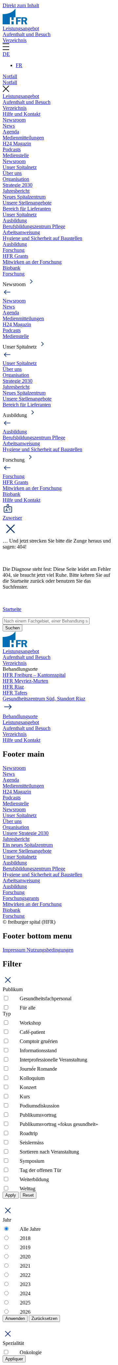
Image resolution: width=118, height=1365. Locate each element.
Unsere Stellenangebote (27, 203)
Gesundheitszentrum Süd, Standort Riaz (44, 698)
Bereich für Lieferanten (27, 208)
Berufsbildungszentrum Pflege (34, 226)
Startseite (12, 609)
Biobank (11, 268)
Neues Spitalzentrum (24, 197)
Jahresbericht (16, 191)
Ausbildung (15, 220)
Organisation (16, 179)
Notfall (10, 76)
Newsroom (14, 120)
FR (19, 65)
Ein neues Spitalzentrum (28, 845)
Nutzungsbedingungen (50, 950)
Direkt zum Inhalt (21, 5)
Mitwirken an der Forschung (32, 262)
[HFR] (15, 22)
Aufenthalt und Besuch (26, 34)
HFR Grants (15, 256)
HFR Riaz (13, 687)
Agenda (11, 131)
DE (6, 54)
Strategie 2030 (17, 185)
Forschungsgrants (21, 898)
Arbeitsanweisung (21, 232)
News (9, 126)
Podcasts (12, 149)
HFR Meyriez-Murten (25, 681)
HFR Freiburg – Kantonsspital (34, 675)
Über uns (12, 173)
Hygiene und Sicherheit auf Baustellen (42, 238)
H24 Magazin (17, 143)
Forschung (14, 250)
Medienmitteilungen (23, 137)
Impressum (15, 950)
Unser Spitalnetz (20, 167)
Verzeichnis (15, 40)
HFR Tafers (15, 692)
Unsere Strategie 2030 (26, 833)
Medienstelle (16, 155)
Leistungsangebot (21, 28)
